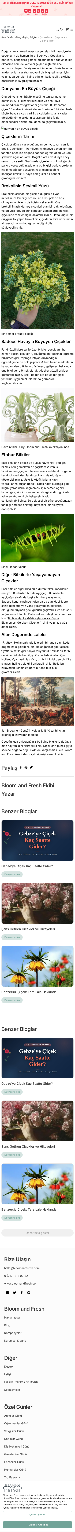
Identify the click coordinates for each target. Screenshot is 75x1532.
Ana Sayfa (7, 37)
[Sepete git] (61, 29)
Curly (21, 447)
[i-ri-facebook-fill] (21, 1295)
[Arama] (57, 29)
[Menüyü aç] (72, 29)
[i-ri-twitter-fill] (14, 1295)
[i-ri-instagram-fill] (7, 1295)
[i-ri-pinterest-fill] (28, 1295)
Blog (18, 37)
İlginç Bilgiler (30, 37)
